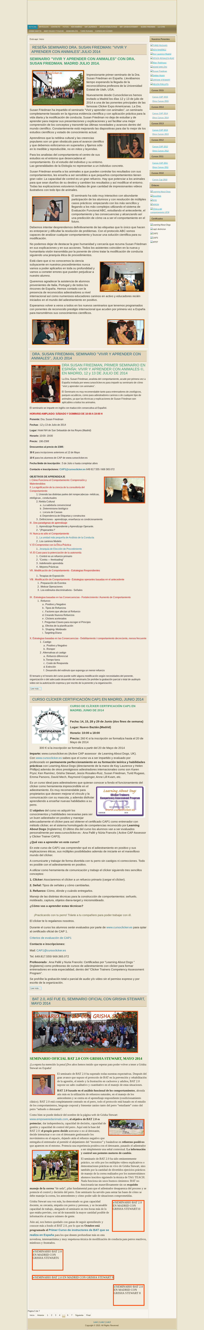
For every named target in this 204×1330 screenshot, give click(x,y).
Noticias (32, 27)
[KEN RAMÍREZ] (158, 50)
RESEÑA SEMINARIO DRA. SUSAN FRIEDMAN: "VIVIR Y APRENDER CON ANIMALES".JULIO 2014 (79, 49)
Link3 (108, 1322)
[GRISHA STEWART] (160, 80)
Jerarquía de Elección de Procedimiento (60, 549)
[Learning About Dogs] (160, 192)
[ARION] (154, 204)
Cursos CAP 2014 (160, 113)
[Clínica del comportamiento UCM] (162, 212)
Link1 (95, 1322)
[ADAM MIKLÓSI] (159, 67)
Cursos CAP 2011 (160, 163)
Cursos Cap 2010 (159, 180)
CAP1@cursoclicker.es (72, 469)
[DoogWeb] (156, 196)
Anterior (40, 1315)
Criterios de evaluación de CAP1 (51, 937)
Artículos (43, 27)
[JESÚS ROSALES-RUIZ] (162, 58)
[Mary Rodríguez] (158, 63)
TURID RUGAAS (86, 31)
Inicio (32, 1315)
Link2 (102, 1322)
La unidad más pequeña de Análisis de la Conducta (66, 537)
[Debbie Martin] (157, 75)
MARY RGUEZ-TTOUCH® (54, 31)
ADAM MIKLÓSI (72, 31)
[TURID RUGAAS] (159, 45)
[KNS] (153, 200)
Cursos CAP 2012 (160, 146)
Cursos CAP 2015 (160, 97)
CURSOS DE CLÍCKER (103, 31)
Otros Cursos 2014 (160, 118)
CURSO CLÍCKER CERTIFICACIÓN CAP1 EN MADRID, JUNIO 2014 (88, 699)
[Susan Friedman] (158, 71)
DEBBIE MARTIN (35, 31)
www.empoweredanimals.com (49, 1119)
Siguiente (79, 1315)
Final (88, 1315)
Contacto (55, 27)
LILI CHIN (161, 27)
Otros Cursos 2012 (160, 151)
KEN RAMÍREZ (76, 27)
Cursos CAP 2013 (160, 130)
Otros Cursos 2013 (160, 134)
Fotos (66, 27)
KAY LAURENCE (91, 27)
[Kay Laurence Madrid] (161, 54)
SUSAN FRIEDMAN (148, 27)
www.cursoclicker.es (49, 757)
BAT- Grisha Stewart (129, 27)
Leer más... (35, 689)
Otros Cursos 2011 (160, 167)
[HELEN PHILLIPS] (159, 84)
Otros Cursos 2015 (160, 101)
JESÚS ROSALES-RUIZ (108, 27)
